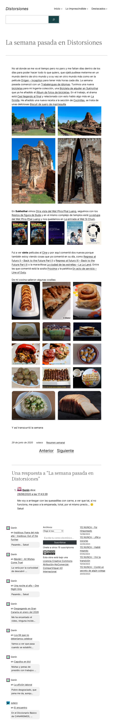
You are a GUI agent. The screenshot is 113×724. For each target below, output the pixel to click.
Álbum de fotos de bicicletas (52, 92)
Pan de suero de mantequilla (80, 417)
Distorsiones (17, 8)
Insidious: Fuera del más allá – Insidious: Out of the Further (25, 536)
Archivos (47, 527)
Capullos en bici (22, 661)
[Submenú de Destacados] (106, 9)
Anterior (46, 450)
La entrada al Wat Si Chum (79, 219)
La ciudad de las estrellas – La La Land (56, 238)
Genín (25, 490)
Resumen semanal (55, 442)
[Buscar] (54, 19)
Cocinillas (78, 100)
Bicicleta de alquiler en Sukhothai (79, 88)
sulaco (14, 702)
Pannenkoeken (87, 385)
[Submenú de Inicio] (61, 9)
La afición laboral (23, 684)
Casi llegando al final (29, 96)
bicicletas (17, 88)
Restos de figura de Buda (26, 215)
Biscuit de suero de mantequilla (48, 104)
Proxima (52, 268)
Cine (44, 252)
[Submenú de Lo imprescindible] (87, 9)
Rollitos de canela (87, 316)
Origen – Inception (32, 80)
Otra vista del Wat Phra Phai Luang (56, 211)
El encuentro (20, 707)
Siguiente (65, 450)
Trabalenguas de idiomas (55, 84)
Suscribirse (60, 542)
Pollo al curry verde (33, 417)
